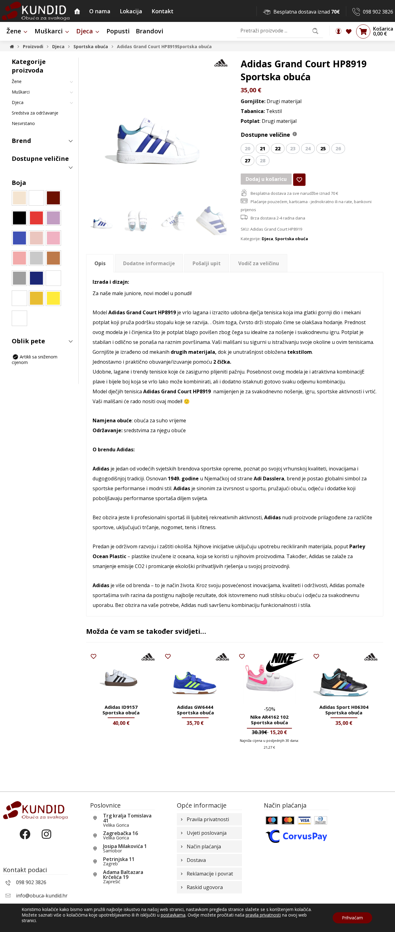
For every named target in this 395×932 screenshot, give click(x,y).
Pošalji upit (207, 263)
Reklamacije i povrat (210, 873)
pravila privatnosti (263, 915)
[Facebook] (24, 839)
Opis (100, 263)
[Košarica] (363, 31)
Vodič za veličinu (258, 263)
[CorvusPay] (296, 836)
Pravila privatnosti (208, 819)
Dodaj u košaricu (266, 179)
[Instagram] (46, 839)
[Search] (315, 31)
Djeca (267, 238)
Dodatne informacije (149, 263)
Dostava (196, 860)
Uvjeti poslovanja (207, 833)
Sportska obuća (291, 238)
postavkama (173, 915)
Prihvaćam (352, 918)
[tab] (100, 263)
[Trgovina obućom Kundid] (36, 11)
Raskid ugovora (205, 887)
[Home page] (12, 46)
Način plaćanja (204, 846)
